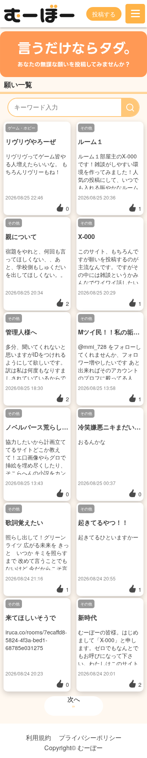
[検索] (130, 107)
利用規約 (38, 737)
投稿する (104, 14)
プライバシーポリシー (90, 737)
